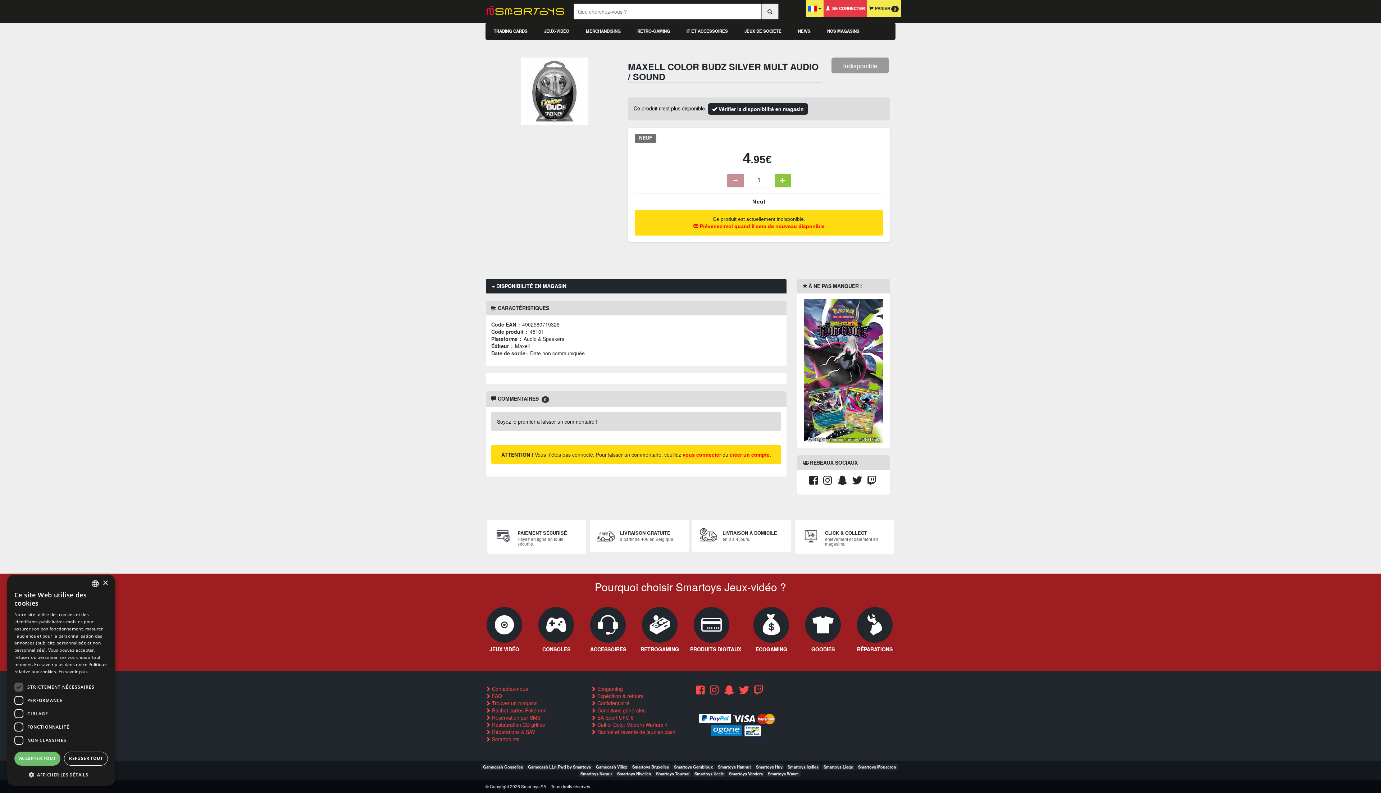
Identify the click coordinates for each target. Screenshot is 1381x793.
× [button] (105, 583)
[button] (61, 774)
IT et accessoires (707, 31)
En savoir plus (73, 672)
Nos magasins (843, 31)
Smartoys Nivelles (634, 773)
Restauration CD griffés (518, 724)
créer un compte (750, 454)
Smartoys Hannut (734, 767)
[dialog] (61, 680)
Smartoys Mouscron (877, 767)
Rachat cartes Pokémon (519, 710)
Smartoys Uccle (709, 773)
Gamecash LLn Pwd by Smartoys (559, 767)
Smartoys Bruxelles (650, 767)
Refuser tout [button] (86, 758)
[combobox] (95, 583)
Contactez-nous (509, 688)
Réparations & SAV (513, 731)
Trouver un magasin (514, 703)
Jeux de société (762, 31)
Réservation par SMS (516, 717)
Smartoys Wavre (783, 773)
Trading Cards (511, 31)
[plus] (783, 180)
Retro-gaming (653, 31)
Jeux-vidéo (556, 31)
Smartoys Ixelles (803, 767)
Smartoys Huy (769, 767)
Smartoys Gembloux (693, 767)
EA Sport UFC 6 (615, 717)
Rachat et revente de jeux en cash (635, 731)
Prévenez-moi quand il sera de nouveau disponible (761, 226)
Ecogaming (609, 688)
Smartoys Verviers (746, 773)
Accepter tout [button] (37, 758)
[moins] (735, 180)
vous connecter (702, 454)
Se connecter (847, 8)
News (804, 31)
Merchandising (603, 31)
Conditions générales (621, 710)
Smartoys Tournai (672, 773)
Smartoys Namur (596, 773)
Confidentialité (613, 703)
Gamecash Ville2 (611, 767)
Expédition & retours (619, 695)
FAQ (496, 695)
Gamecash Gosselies (503, 767)
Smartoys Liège (838, 767)
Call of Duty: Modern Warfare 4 (632, 724)
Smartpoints (505, 739)
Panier (885, 8)
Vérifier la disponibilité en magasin (760, 109)
